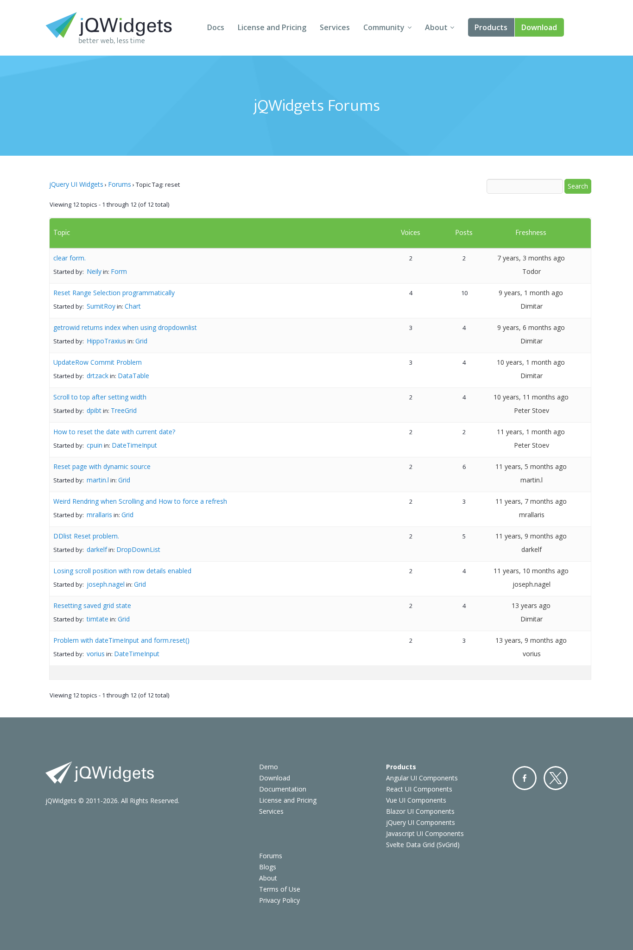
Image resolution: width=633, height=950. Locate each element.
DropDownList (138, 549)
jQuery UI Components (420, 822)
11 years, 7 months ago (531, 501)
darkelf (97, 549)
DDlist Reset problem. (86, 536)
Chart (133, 306)
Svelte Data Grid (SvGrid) (423, 844)
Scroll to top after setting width (99, 397)
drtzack (97, 375)
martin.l (98, 479)
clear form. (69, 257)
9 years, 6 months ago (531, 327)
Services (335, 27)
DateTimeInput (134, 445)
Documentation (282, 789)
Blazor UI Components (420, 811)
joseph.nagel (106, 584)
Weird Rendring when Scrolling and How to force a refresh (140, 501)
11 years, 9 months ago (531, 536)
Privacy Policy (279, 900)
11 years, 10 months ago (531, 570)
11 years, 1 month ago (531, 431)
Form (119, 271)
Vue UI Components (416, 800)
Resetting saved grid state (92, 605)
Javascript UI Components (425, 833)
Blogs (267, 866)
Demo (268, 766)
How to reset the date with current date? (114, 431)
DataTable (133, 375)
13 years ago (531, 605)
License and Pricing (272, 27)
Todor (531, 271)
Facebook (525, 778)
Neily (94, 271)
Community (384, 27)
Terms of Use (279, 889)
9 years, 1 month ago (531, 292)
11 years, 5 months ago (531, 466)
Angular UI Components (422, 777)
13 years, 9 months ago (531, 640)
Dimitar (531, 306)
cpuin (94, 445)
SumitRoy (101, 306)
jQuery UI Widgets (76, 184)
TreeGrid (124, 410)
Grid (141, 340)
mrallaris (99, 514)
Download (539, 27)
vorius (96, 653)
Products (491, 27)
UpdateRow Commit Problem (97, 362)
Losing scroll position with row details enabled (122, 570)
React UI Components (419, 789)
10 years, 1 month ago (531, 362)
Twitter (556, 778)
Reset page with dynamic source (102, 466)
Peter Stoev (531, 410)
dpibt (94, 410)
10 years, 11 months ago (531, 397)
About (436, 27)
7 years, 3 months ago (531, 257)
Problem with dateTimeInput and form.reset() (121, 640)
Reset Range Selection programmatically (114, 292)
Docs (215, 27)
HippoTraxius (106, 340)
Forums (119, 184)
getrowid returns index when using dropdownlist (125, 327)
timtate (97, 618)
